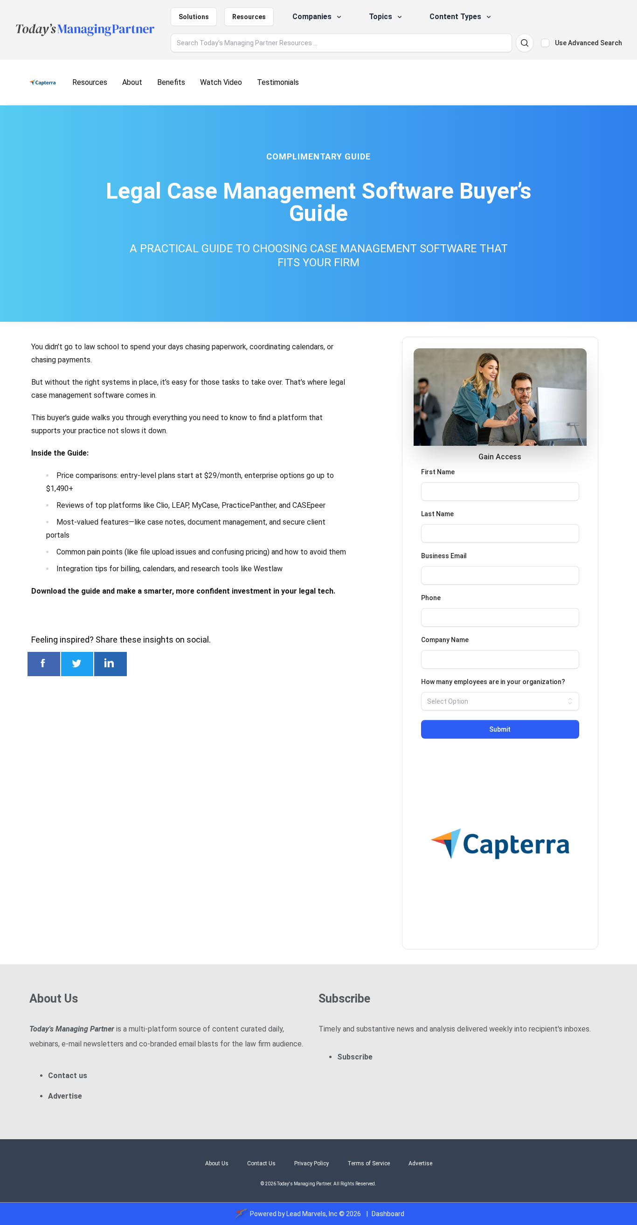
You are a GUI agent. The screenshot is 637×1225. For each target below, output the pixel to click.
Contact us (67, 1075)
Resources (249, 17)
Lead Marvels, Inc (312, 1214)
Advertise (65, 1096)
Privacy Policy (311, 1163)
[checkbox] (545, 43)
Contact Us (261, 1163)
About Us (216, 1163)
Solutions (194, 17)
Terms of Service (368, 1163)
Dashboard (388, 1214)
